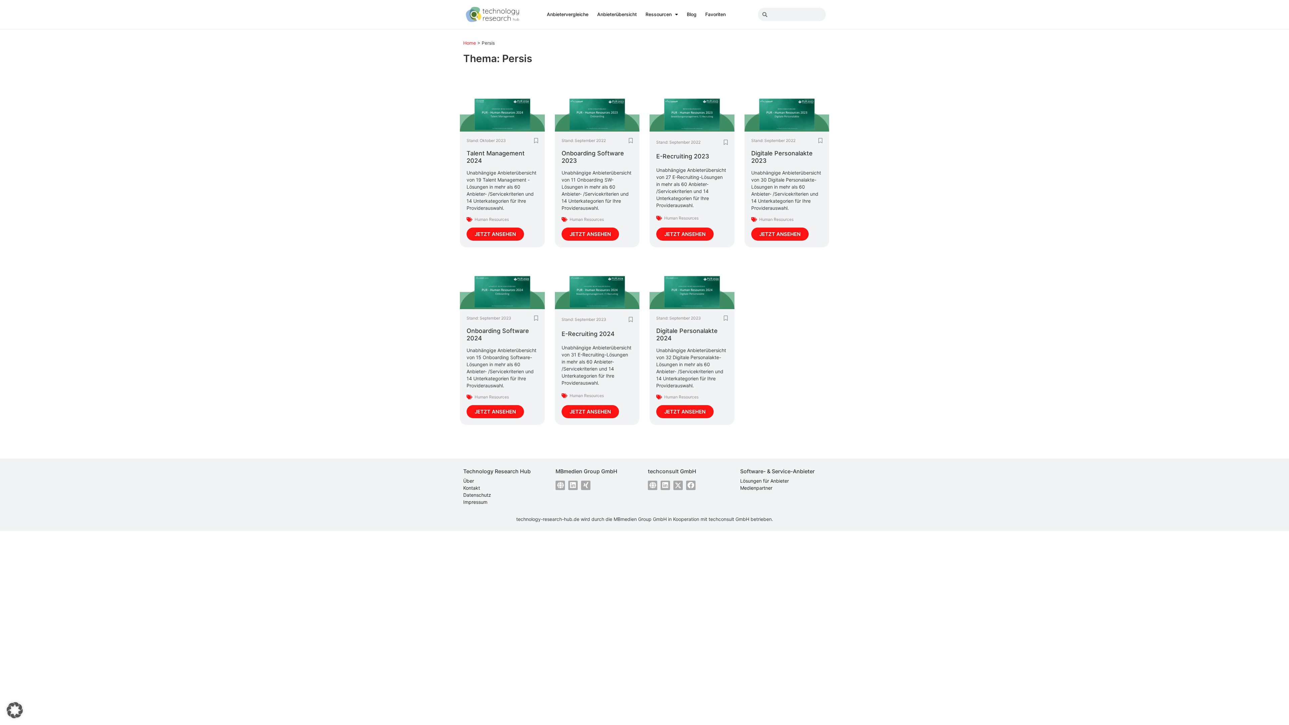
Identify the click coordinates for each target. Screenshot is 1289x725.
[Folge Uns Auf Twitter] (678, 485)
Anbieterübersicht (617, 14)
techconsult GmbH (729, 519)
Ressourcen (659, 14)
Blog (692, 14)
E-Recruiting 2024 (588, 333)
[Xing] (585, 485)
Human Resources (492, 219)
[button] (15, 710)
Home (469, 43)
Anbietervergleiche (567, 14)
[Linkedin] (573, 485)
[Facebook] (691, 485)
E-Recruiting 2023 (682, 156)
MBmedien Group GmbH (640, 519)
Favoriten (715, 14)
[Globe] (560, 485)
